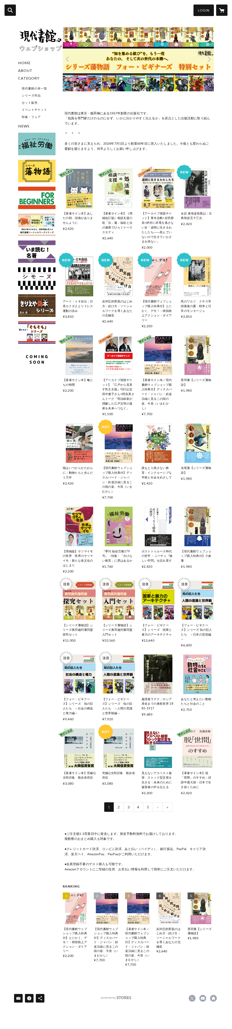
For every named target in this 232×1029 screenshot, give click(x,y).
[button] (203, 10)
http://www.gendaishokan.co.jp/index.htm (213, 998)
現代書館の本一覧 (34, 88)
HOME (24, 63)
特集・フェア (31, 117)
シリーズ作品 (31, 95)
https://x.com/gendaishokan (192, 998)
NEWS (23, 126)
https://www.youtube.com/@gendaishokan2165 (202, 998)
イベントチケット (34, 109)
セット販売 (30, 102)
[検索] (10, 10)
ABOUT (25, 70)
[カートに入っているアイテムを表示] (221, 10)
